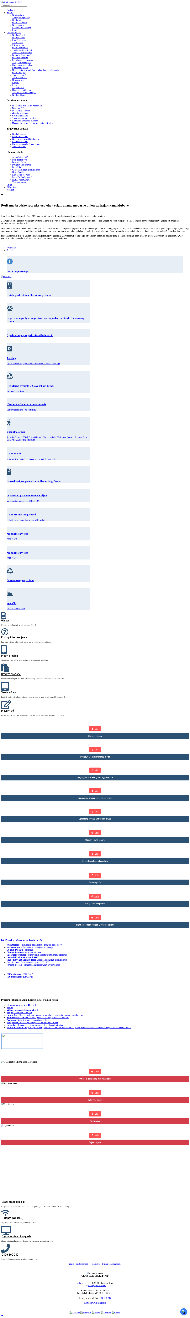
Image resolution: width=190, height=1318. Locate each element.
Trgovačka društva (20, 75)
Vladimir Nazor (19, 182)
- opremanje (20, 950)
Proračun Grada (19, 40)
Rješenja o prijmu (20, 67)
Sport (14, 30)
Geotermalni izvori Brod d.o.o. (25, 139)
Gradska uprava (14, 32)
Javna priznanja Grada (22, 52)
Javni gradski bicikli (13, 1201)
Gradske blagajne (20, 95)
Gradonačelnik (18, 35)
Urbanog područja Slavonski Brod (52, 960)
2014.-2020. (20, 977)
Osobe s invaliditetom (21, 90)
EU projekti (12, 187)
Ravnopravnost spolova (22, 65)
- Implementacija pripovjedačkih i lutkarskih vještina (35, 1025)
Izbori (14, 85)
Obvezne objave (19, 80)
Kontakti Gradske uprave (95, 1303)
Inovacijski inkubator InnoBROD (23, 957)
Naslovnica (12, 10)
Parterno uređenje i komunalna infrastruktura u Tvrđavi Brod (33, 965)
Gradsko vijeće (18, 72)
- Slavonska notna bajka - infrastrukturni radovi (34, 945)
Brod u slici (17, 20)
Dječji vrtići (7, 710)
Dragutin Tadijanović (21, 165)
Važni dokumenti (19, 77)
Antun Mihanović (20, 157)
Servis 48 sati (9, 692)
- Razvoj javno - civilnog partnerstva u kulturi (38, 1017)
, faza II (21, 1005)
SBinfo (10, 12)
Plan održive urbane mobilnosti (22, 960)
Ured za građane (11, 674)
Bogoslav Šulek (19, 162)
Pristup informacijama (14, 637)
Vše (96, 875)
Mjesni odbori (18, 45)
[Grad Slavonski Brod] (11, 2)
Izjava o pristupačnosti (78, 1264)
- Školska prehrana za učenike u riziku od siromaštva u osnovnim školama (45, 1015)
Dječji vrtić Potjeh (20, 108)
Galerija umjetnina (20, 113)
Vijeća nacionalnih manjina (24, 92)
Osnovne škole (10, 1180)
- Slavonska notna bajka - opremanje (30, 947)
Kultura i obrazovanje (21, 27)
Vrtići (5, 1194)
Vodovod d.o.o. (19, 146)
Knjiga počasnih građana (23, 55)
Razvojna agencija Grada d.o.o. (26, 144)
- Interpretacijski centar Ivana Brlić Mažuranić (37, 955)
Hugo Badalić (18, 172)
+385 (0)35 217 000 (97, 1285)
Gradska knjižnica (20, 116)
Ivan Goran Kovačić (21, 175)
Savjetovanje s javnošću (22, 60)
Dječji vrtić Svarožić (21, 111)
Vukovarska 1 (83, 1283)
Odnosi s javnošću (20, 57)
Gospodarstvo (18, 25)
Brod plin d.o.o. (19, 134)
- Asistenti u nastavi (19, 1012)
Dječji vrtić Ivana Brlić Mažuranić (27, 106)
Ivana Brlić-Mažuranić (22, 177)
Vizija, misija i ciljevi (21, 62)
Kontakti (10, 190)
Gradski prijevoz (19, 22)
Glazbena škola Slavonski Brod (26, 170)
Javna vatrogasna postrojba (24, 118)
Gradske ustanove (20, 47)
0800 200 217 (105, 1298)
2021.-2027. (20, 974)
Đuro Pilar (16, 167)
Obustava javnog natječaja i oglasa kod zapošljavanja (35, 70)
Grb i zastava (18, 15)
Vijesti (9, 185)
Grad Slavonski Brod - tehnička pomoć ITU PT (28, 962)
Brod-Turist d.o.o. (20, 136)
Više (96, 729)
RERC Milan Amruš (21, 180)
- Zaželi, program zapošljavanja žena (28, 1020)
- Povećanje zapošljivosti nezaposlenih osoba (32, 1022)
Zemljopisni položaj (21, 17)
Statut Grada (17, 42)
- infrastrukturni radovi (25, 952)
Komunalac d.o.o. (20, 141)
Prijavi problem (9, 655)
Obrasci (5, 620)
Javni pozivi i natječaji (22, 50)
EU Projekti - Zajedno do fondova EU (21, 939)
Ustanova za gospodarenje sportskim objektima (33, 123)
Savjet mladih (18, 87)
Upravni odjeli (18, 37)
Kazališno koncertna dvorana (25, 121)
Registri (15, 82)
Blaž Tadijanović (19, 160)
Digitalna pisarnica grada (16, 1236)
